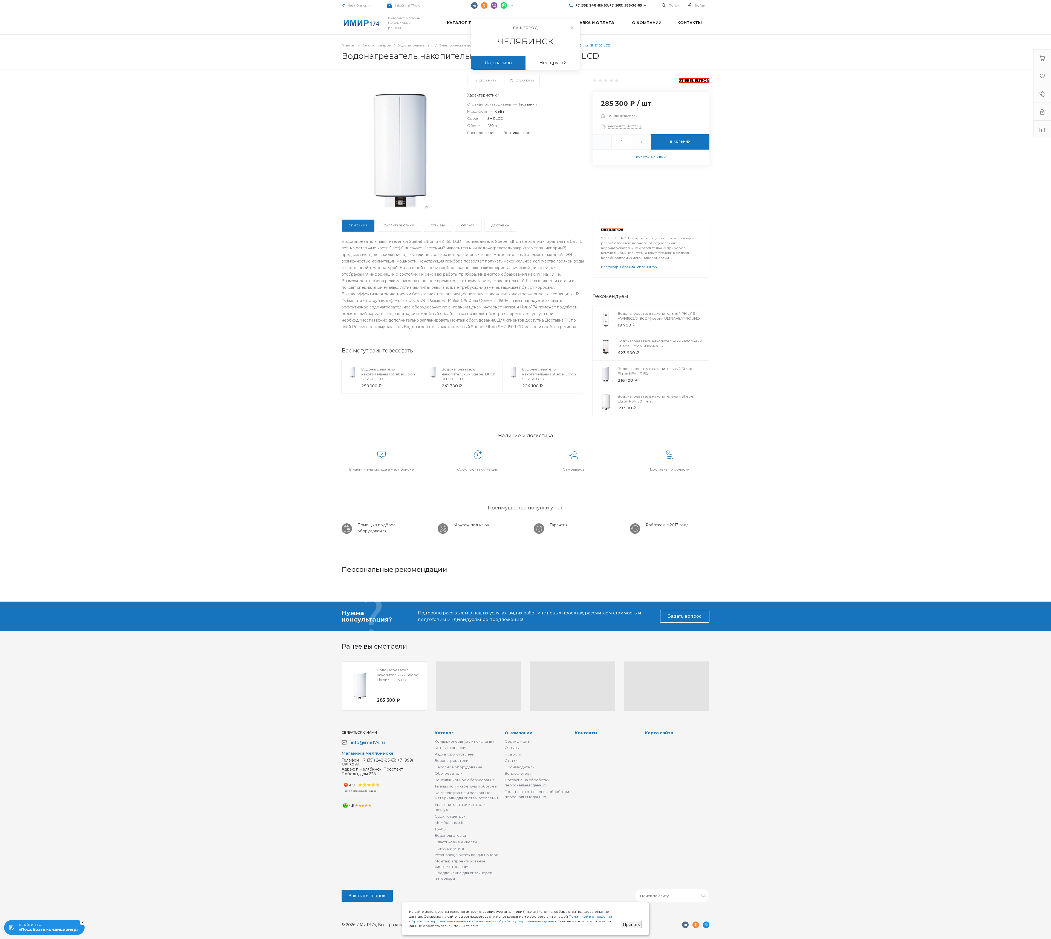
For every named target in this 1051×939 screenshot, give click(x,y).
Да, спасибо (498, 62)
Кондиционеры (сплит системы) (464, 741)
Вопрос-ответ (518, 773)
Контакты (586, 732)
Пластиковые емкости (456, 842)
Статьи (511, 760)
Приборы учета (449, 848)
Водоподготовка (450, 835)
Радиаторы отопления (456, 754)
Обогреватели (449, 773)
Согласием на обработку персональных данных (514, 921)
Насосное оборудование (458, 767)
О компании (519, 732)
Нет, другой (553, 62)
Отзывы (512, 747)
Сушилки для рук (450, 816)
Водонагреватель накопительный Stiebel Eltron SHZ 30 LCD (549, 374)
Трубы (440, 829)
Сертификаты (517, 741)
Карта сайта (659, 732)
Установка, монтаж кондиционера (466, 855)
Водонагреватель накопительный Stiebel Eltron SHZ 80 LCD (388, 374)
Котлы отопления (451, 747)
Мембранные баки (452, 822)
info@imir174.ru (407, 5)
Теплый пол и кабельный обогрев (466, 786)
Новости (513, 754)
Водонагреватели (451, 760)
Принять (631, 924)
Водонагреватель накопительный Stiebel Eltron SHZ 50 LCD (468, 374)
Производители (520, 767)
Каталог (444, 732)
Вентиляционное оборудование (465, 780)
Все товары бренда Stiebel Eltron (629, 267)
